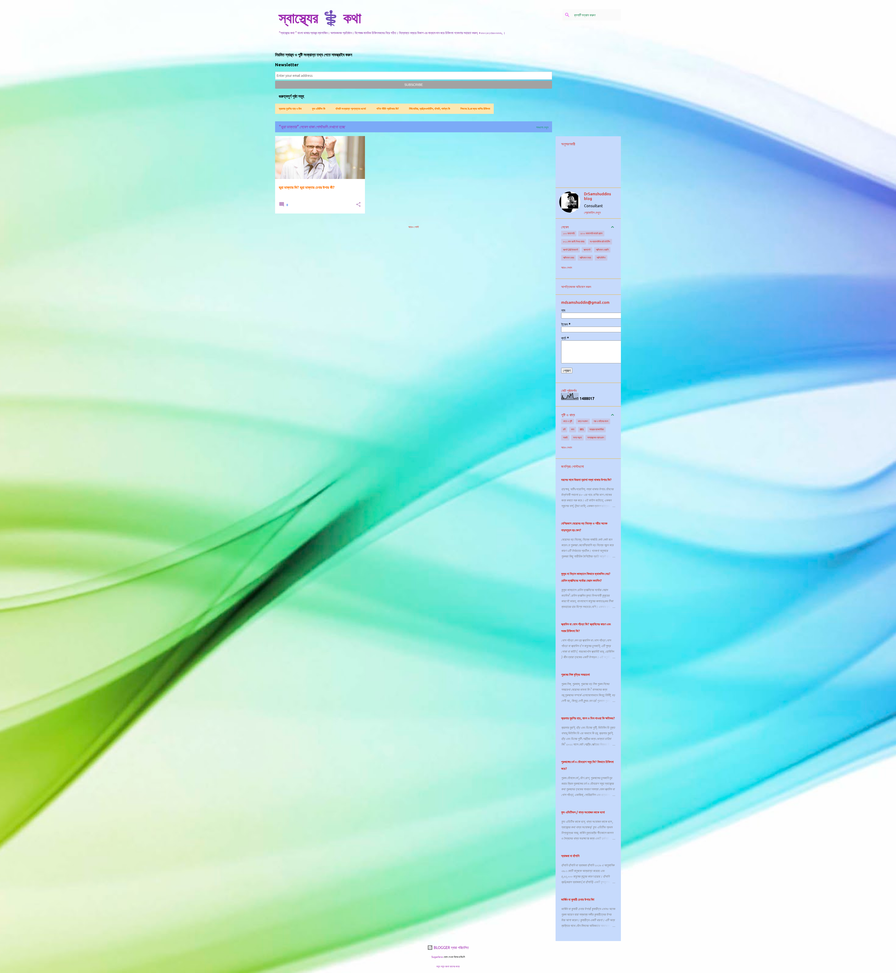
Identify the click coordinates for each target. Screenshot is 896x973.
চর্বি (564, 429)
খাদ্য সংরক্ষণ (583, 421)
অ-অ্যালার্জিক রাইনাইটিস (600, 241)
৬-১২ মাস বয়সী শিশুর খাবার (573, 241)
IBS (582, 429)
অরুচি (565, 437)
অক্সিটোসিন (601, 257)
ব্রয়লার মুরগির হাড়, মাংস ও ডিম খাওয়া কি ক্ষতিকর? (588, 718)
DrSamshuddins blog (597, 196)
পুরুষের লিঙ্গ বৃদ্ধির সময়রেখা (575, 674)
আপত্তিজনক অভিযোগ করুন (576, 287)
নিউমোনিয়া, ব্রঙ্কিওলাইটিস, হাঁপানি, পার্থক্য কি (429, 108)
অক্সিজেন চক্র (568, 257)
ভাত (572, 429)
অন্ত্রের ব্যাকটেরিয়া (596, 429)
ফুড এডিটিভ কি (318, 108)
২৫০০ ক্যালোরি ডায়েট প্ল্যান (591, 233)
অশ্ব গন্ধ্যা (577, 437)
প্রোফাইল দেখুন (592, 212)
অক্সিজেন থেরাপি (602, 249)
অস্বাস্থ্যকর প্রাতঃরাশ (595, 437)
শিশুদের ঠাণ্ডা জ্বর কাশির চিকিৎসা (475, 108)
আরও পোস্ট (413, 226)
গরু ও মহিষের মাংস (601, 421)
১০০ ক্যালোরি (568, 233)
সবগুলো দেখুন (542, 127)
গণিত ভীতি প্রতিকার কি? (387, 108)
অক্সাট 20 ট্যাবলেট (570, 249)
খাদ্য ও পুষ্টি (567, 421)
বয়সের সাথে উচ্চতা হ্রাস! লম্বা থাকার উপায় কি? (586, 480)
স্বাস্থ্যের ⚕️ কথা (320, 18)
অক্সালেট (587, 249)
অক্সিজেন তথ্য (585, 257)
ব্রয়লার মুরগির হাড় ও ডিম (290, 108)
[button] (358, 205)
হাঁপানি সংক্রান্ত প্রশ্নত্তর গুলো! (351, 108)
